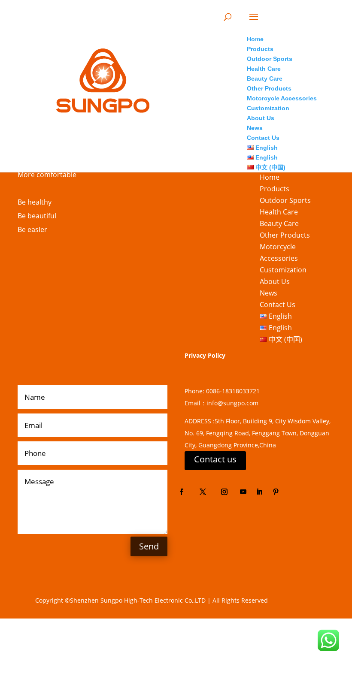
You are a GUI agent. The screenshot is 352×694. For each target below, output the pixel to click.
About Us (275, 281)
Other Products (285, 235)
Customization (283, 270)
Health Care (279, 212)
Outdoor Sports (285, 200)
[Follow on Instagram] (224, 492)
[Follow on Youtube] (243, 492)
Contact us (215, 459)
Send (149, 546)
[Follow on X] (203, 492)
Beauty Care (279, 223)
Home (269, 177)
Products (274, 188)
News (268, 293)
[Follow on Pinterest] (275, 492)
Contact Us (277, 304)
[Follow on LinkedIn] (259, 492)
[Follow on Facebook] (181, 492)
